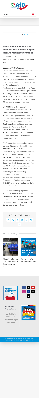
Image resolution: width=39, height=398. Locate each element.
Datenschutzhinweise (26, 341)
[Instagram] (24, 291)
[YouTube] (33, 287)
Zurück (27, 34)
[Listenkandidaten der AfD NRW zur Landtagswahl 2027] (10, 239)
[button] (4, 252)
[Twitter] (28, 287)
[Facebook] (24, 287)
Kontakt (8, 341)
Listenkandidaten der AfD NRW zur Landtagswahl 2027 (10, 263)
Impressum (15, 341)
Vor (33, 34)
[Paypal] (28, 291)
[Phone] (28, 296)
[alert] (10, 318)
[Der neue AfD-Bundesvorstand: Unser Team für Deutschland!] (28, 239)
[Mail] (33, 291)
